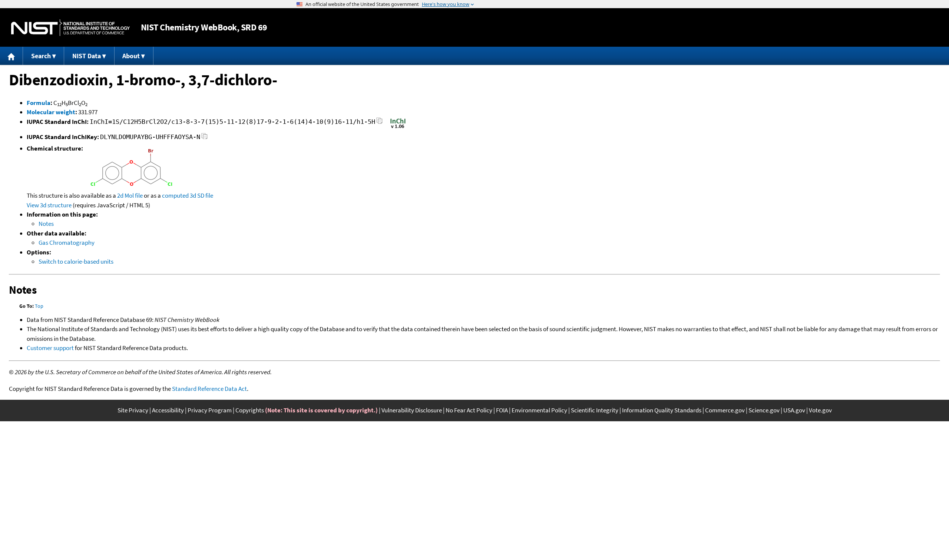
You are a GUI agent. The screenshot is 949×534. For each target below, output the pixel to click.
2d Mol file (130, 195)
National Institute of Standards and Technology (70, 27)
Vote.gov (820, 410)
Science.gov (764, 410)
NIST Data (86, 56)
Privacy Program (210, 410)
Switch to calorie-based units (76, 261)
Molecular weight (51, 112)
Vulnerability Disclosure (411, 410)
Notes (46, 224)
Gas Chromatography (67, 242)
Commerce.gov (725, 410)
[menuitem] (11, 56)
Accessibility (168, 410)
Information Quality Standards (661, 410)
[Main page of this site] (11, 56)
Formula (38, 103)
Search (41, 56)
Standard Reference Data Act (209, 389)
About (131, 56)
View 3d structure (49, 205)
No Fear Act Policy (469, 410)
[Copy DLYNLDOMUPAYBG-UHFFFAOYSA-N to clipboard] (204, 138)
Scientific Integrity (594, 410)
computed (175, 195)
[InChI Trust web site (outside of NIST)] (398, 127)
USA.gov (794, 410)
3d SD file (201, 195)
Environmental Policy (539, 410)
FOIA (502, 410)
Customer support (50, 348)
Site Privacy (133, 410)
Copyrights (249, 410)
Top (39, 306)
